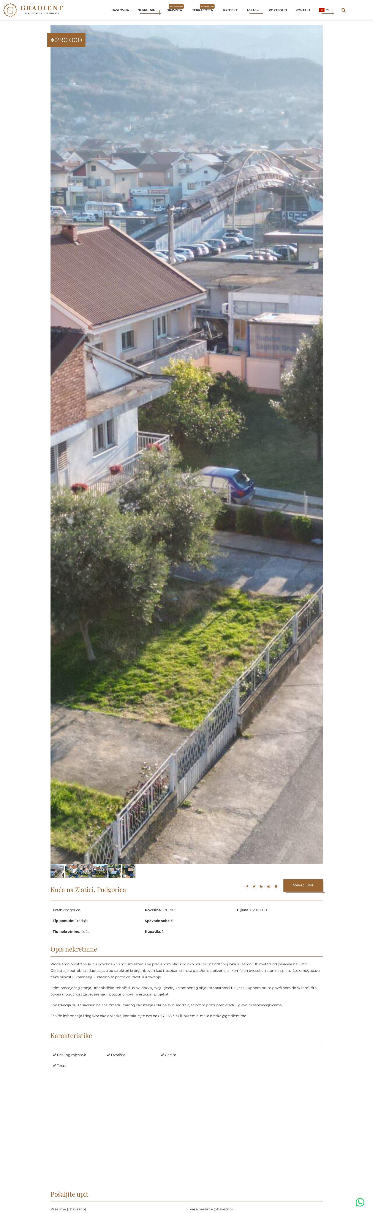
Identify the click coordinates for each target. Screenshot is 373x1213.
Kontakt (303, 10)
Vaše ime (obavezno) (68, 1209)
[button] (325, 10)
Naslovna (120, 10)
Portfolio (278, 10)
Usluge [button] (253, 10)
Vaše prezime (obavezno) (211, 1209)
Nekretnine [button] (147, 10)
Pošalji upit (303, 885)
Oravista (174, 8)
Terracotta (203, 8)
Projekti (230, 10)
